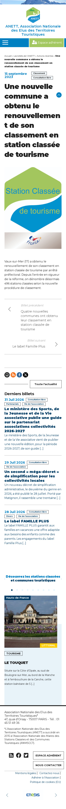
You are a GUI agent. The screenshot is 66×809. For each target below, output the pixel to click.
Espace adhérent (50, 42)
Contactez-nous (49, 773)
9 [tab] (54, 590)
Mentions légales (25, 773)
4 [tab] (28, 590)
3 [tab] (22, 590)
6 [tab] (38, 590)
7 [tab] (43, 590)
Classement (39, 73)
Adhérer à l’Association (45, 777)
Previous (7, 794)
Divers (9, 516)
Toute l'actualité (45, 384)
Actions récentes (45, 56)
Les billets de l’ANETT (24, 56)
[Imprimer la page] (7, 374)
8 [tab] (49, 590)
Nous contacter (48, 765)
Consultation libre (42, 78)
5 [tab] (33, 590)
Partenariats (12, 404)
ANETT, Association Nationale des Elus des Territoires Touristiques (33, 30)
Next (56, 794)
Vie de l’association (34, 404)
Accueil (8, 56)
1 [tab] (12, 590)
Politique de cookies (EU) (45, 782)
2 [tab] (17, 590)
